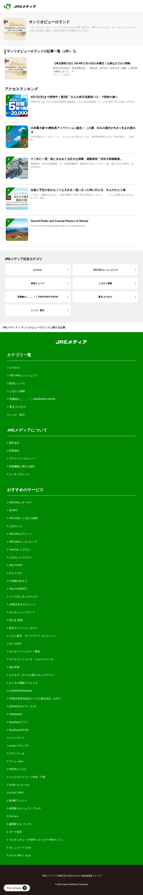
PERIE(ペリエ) (17, 769)
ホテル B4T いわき (19, 855)
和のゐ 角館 (15, 620)
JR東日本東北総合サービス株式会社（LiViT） (35, 698)
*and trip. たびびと (19, 549)
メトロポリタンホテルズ (23, 596)
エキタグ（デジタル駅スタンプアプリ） (32, 674)
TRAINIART (15, 714)
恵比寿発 (13, 667)
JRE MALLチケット (20, 533)
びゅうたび (15, 573)
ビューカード (16, 737)
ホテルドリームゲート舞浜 (24, 651)
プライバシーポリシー (21, 458)
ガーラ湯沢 (15, 831)
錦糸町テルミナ (17, 800)
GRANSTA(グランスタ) (22, 706)
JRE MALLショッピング (22, 541)
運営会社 (13, 442)
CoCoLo (13, 816)
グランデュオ (16, 753)
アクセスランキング (21, 89)
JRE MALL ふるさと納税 (23, 518)
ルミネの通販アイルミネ (23, 682)
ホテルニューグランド (21, 612)
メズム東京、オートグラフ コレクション (32, 635)
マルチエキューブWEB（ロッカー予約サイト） (36, 839)
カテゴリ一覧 (19, 355)
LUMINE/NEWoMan (20, 690)
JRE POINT (15, 565)
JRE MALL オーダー (20, 502)
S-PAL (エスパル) (18, 784)
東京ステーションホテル (23, 627)
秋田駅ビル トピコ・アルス (24, 808)
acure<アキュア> (18, 745)
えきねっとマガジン (20, 557)
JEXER (12, 510)
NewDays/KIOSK (18, 729)
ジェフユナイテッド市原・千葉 (26, 776)
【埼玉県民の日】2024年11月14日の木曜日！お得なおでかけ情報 (91, 63)
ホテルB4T (15, 643)
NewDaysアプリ (18, 722)
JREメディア (10, 327)
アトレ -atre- (16, 761)
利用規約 (13, 450)
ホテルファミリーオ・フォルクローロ (30, 659)
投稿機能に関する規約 (21, 466)
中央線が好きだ (17, 580)
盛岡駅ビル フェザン (20, 824)
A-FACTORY (16, 792)
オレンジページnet (19, 847)
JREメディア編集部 (61, 75)
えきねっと (15, 525)
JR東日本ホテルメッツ (22, 604)
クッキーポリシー (19, 474)
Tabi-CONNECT (18, 588)
